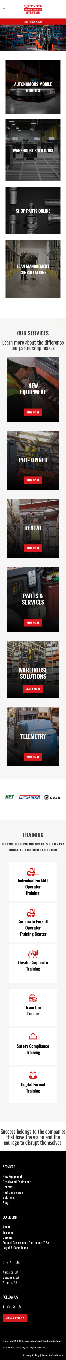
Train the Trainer (33, 1010)
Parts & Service (13, 1192)
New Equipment (12, 1176)
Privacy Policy (31, 1355)
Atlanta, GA (10, 1282)
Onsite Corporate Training (33, 965)
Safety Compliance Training (33, 1049)
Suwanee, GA (11, 1277)
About (6, 1226)
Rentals (7, 1186)
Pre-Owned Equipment (17, 1181)
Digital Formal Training (33, 1087)
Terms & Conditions (52, 1355)
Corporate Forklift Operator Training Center (33, 927)
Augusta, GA (10, 1271)
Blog (6, 1202)
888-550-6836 (33, 21)
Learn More (33, 688)
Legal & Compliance (15, 1247)
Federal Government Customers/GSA (26, 1242)
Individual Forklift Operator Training (33, 886)
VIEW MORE (33, 412)
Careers (8, 1237)
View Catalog (15, 1318)
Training (8, 1231)
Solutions (9, 1197)
